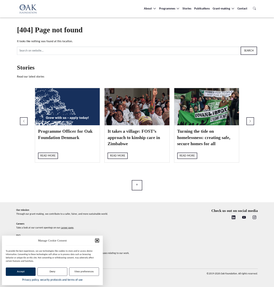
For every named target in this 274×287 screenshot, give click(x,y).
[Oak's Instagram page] (254, 218)
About (148, 8)
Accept (21, 271)
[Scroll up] (137, 185)
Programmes (167, 8)
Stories (186, 8)
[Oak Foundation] (28, 9)
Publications (202, 8)
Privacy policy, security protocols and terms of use (52, 279)
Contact (242, 8)
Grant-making (222, 8)
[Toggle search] (254, 8)
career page (67, 227)
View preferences (84, 271)
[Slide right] (250, 121)
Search (249, 50)
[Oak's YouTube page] (244, 218)
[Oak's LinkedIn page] (233, 218)
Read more (48, 155)
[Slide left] (24, 121)
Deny (52, 271)
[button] (97, 240)
